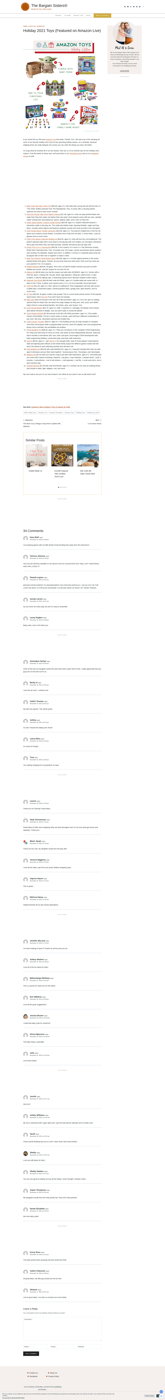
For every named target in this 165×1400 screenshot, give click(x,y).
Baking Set (31, 272)
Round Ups (41, 26)
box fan (44, 297)
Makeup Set (31, 355)
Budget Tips (78, 15)
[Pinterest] (136, 6)
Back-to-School (102, 15)
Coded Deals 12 (35, 471)
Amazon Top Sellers (56, 412)
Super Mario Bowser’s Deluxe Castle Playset (44, 223)
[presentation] (37, 455)
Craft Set (30, 286)
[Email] (139, 6)
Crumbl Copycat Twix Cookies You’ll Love (61, 474)
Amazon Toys (69, 412)
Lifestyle (32, 26)
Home (25, 26)
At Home (68, 15)
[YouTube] (134, 6)
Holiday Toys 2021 (93, 412)
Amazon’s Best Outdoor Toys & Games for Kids (50, 407)
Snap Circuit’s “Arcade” (35, 322)
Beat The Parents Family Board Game (41, 258)
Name (27, 1347)
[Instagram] (128, 6)
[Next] (95, 465)
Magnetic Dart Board (34, 280)
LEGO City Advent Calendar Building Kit (42, 239)
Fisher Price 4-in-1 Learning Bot (39, 247)
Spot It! (29, 341)
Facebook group (75, 153)
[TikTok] (131, 6)
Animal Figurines (33, 366)
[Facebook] (125, 6)
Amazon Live (51, 139)
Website (81, 1347)
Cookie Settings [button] (149, 1396)
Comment (28, 1319)
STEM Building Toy (34, 330)
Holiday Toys (80, 412)
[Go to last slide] (28, 465)
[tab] (58, 487)
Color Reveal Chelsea (35, 313)
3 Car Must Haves (94, 422)
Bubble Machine (33, 267)
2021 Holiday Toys (30, 412)
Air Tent (29, 294)
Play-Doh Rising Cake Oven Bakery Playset (43, 214)
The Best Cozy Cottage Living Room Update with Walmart (42, 423)
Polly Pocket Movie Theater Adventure (41, 231)
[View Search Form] (143, 7)
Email (53, 1347)
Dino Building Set (33, 349)
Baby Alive (31, 300)
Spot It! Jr (53, 341)
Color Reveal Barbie (34, 308)
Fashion (58, 15)
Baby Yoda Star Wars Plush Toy (39, 206)
